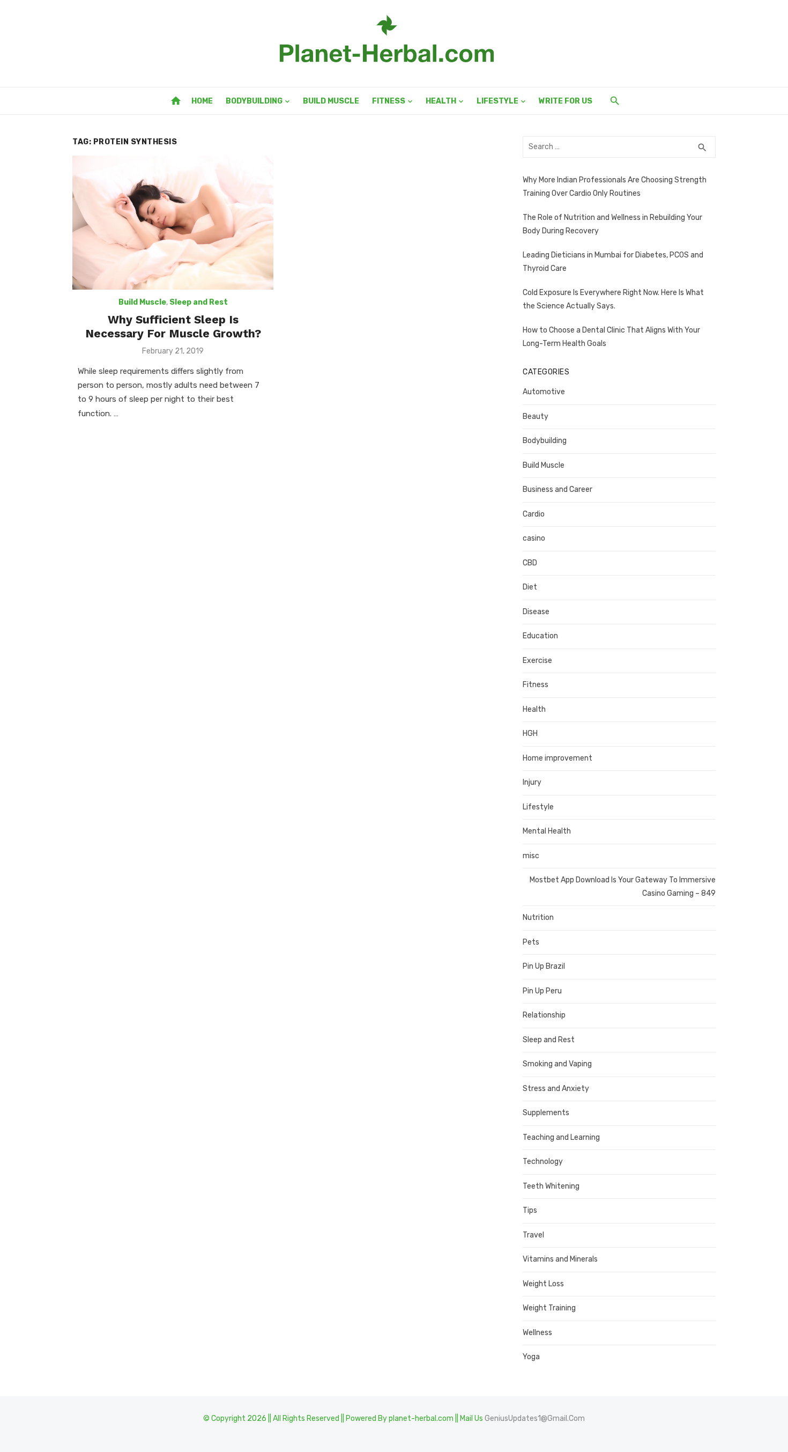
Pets (531, 942)
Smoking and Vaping (557, 1063)
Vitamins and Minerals (560, 1259)
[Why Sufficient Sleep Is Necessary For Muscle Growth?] (172, 223)
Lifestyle (497, 101)
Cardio (534, 514)
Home (202, 101)
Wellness (537, 1332)
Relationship (544, 1015)
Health (441, 101)
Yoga (531, 1356)
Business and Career (557, 489)
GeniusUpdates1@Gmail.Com (535, 1418)
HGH (530, 733)
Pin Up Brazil (544, 966)
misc (531, 855)
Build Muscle (331, 101)
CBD (530, 562)
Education (540, 635)
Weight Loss (543, 1283)
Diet (530, 587)
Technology (543, 1161)
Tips (530, 1210)
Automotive (544, 391)
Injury (532, 782)
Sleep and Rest (198, 302)
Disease (536, 611)
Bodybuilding (254, 101)
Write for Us (565, 101)
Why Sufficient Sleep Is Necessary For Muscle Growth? (173, 326)
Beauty (535, 416)
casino (534, 538)
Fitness (388, 101)
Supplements (546, 1112)
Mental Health (547, 831)
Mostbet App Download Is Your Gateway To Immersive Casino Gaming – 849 (623, 886)
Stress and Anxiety (556, 1088)
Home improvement (557, 758)
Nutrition (538, 917)
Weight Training (549, 1308)
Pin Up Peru (542, 991)
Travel (533, 1235)
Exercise (537, 660)
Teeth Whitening (551, 1186)
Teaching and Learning (561, 1137)
